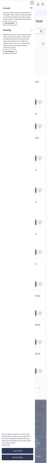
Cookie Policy (6, 445)
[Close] (32, 2)
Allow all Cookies (17, 457)
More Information (9, 23)
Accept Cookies (17, 451)
